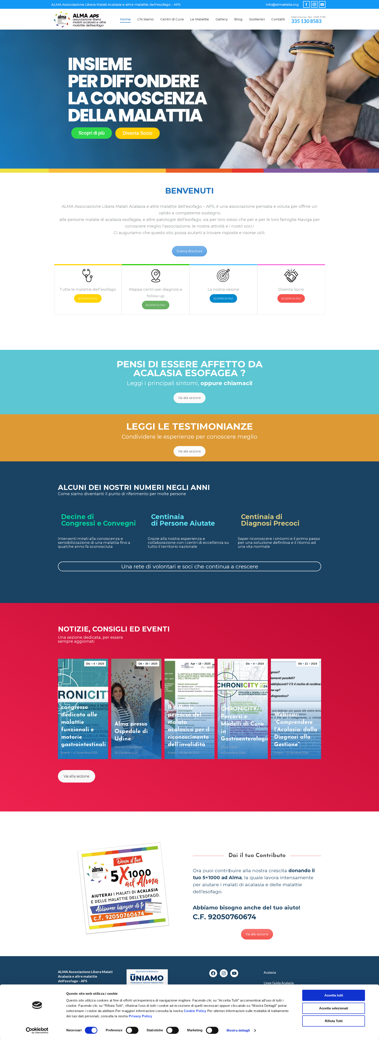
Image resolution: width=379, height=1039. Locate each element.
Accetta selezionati (333, 1008)
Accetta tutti (333, 995)
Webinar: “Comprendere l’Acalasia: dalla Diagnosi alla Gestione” (295, 730)
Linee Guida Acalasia (279, 983)
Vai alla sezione (189, 398)
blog (224, 747)
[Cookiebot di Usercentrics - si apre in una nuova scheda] (37, 1030)
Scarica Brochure (189, 251)
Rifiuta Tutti (334, 1021)
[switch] (132, 1030)
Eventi (65, 752)
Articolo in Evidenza (128, 747)
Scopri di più (92, 133)
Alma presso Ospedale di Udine (131, 731)
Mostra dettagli (238, 1030)
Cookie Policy (195, 1011)
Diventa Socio (137, 133)
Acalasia (270, 972)
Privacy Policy (140, 1016)
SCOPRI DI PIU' (88, 298)
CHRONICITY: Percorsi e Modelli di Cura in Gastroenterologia (245, 724)
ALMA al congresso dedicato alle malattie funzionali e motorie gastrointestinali (83, 722)
